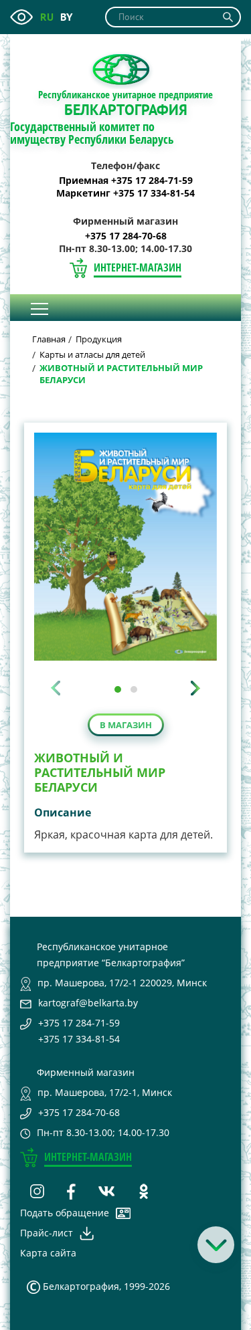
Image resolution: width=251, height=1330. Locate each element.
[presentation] (55, 688)
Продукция (99, 339)
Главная (49, 339)
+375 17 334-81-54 (79, 1038)
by (66, 16)
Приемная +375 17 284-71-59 (126, 180)
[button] (118, 689)
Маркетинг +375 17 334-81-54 (125, 193)
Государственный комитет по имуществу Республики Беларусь (92, 133)
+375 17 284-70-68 (126, 236)
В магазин (126, 725)
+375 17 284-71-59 (79, 1022)
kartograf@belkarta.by (88, 1002)
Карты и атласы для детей (92, 354)
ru (47, 16)
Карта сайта (48, 1252)
